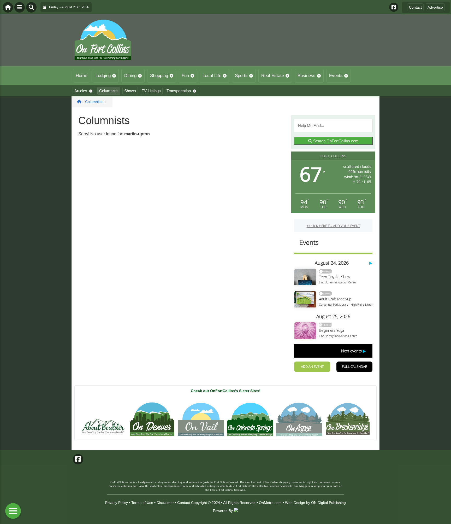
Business (307, 75)
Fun (185, 75)
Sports (241, 75)
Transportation (179, 91)
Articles (80, 91)
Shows (130, 91)
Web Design (295, 502)
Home (81, 75)
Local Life (212, 75)
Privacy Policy (116, 502)
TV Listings (151, 91)
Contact (415, 7)
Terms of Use (142, 502)
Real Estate (272, 75)
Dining (130, 75)
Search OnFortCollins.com (335, 141)
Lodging (103, 75)
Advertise (435, 7)
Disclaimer (165, 502)
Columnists (108, 91)
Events (336, 75)
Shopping (159, 75)
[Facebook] (393, 7)
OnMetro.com (270, 502)
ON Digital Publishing (328, 502)
